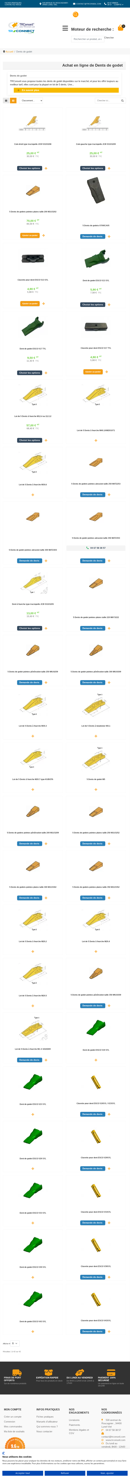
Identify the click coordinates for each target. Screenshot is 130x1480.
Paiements (74, 1425)
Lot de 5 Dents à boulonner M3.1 (95, 726)
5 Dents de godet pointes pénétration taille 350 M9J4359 (96, 995)
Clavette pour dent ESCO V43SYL (96, 1320)
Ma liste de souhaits (14, 1431)
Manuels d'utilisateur (47, 1421)
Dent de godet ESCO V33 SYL (33, 1213)
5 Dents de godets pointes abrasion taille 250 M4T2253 (95, 484)
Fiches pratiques (13, 3)
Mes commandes (13, 1426)
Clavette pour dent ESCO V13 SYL (33, 280)
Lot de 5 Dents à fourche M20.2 (33, 941)
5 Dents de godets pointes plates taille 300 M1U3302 (32, 887)
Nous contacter (44, 1431)
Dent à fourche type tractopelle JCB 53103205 (33, 604)
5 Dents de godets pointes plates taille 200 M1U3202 (32, 212)
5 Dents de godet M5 (96, 779)
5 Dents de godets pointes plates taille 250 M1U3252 (96, 833)
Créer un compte (12, 1416)
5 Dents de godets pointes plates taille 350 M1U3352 (96, 887)
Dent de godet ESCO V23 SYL (33, 1104)
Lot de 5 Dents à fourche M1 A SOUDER (33, 1049)
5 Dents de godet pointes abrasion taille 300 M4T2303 (33, 550)
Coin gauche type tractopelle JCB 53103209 (96, 144)
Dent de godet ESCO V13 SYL (96, 280)
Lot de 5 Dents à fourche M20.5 (33, 996)
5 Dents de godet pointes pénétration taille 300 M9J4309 (96, 672)
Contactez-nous (13, 5)
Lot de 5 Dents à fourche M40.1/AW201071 (96, 430)
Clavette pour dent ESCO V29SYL (96, 1158)
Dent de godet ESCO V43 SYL (33, 1321)
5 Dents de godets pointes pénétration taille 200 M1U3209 (33, 833)
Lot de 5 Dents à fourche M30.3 (33, 726)
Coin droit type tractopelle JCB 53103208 (32, 144)
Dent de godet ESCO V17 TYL (33, 349)
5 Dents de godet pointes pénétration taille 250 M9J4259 (33, 672)
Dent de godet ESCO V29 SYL (33, 1158)
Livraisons (74, 1420)
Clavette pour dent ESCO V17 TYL (96, 348)
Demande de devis (92, 236)
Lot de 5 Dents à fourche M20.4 (96, 941)
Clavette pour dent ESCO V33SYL (96, 1212)
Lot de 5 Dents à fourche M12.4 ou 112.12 (32, 416)
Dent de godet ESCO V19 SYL (96, 1050)
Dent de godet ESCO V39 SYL (33, 1267)
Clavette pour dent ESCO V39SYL (96, 1266)
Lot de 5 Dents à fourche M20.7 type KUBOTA (32, 779)
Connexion (9, 1421)
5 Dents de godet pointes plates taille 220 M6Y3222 (96, 617)
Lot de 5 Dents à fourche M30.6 (33, 485)
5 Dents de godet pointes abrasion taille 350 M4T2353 (96, 538)
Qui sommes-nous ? (47, 1426)
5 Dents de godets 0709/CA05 (96, 225)
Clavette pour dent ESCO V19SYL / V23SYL (96, 1103)
